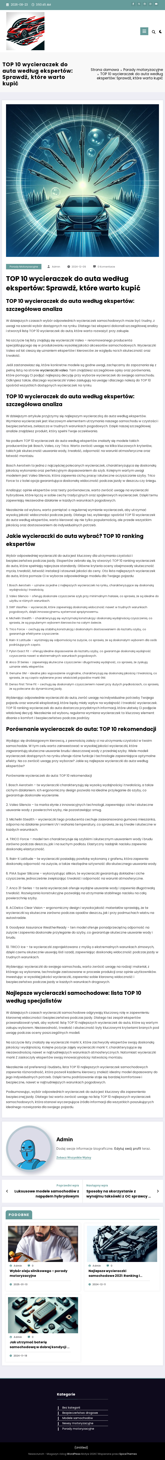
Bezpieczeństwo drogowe (80, 1413)
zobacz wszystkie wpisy (73, 1157)
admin (56, 266)
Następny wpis (97, 1185)
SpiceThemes (128, 1454)
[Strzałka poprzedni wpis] (7, 1191)
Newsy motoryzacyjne (77, 1423)
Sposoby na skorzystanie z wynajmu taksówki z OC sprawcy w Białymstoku (118, 1194)
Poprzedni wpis (68, 1185)
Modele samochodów (77, 1418)
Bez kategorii (71, 1408)
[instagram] (150, 4)
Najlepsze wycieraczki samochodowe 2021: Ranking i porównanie (114, 1273)
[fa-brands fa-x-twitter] (139, 4)
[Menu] (144, 31)
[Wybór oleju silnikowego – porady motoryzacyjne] (43, 1244)
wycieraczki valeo (54, 370)
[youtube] (156, 4)
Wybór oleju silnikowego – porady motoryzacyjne (38, 1273)
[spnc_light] (160, 31)
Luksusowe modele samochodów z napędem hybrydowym (46, 1194)
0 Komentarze (106, 266)
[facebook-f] (133, 4)
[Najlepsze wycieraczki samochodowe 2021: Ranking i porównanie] (122, 1244)
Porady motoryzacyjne (24, 266)
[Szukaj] (153, 32)
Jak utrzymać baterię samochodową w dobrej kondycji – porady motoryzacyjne (39, 1345)
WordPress (73, 1454)
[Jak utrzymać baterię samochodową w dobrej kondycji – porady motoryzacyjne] (43, 1315)
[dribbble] (145, 4)
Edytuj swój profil (127, 1148)
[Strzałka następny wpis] (158, 1191)
